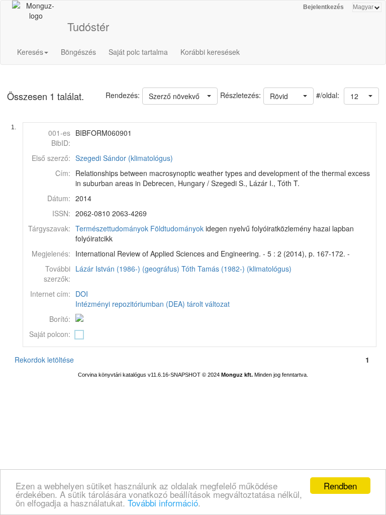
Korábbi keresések (210, 52)
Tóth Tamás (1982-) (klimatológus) (236, 269)
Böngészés (78, 52)
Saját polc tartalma (138, 52)
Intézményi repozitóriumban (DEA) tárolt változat (152, 304)
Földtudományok (177, 228)
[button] (361, 96)
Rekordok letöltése (44, 360)
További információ (163, 502)
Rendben (340, 485)
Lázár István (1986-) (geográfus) (127, 269)
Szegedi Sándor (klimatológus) (124, 158)
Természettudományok (111, 228)
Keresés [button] (30, 52)
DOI (81, 294)
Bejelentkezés (323, 7)
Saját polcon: (49, 334)
